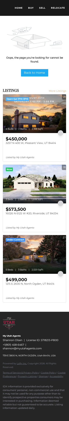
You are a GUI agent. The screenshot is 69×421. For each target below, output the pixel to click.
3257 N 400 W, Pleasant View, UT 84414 (31, 143)
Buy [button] (30, 7)
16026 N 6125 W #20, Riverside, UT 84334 (32, 213)
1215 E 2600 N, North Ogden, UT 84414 (30, 283)
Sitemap (43, 376)
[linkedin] (12, 413)
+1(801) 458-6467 (13, 344)
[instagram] (27, 413)
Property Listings (27, 376)
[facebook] (4, 413)
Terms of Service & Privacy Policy (21, 372)
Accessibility (56, 376)
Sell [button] (42, 7)
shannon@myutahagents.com (22, 348)
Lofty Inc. (22, 363)
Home (19, 7)
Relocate (58, 7)
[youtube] (34, 413)
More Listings (57, 90)
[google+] (41, 413)
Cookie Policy (48, 372)
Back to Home (34, 72)
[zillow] (19, 413)
